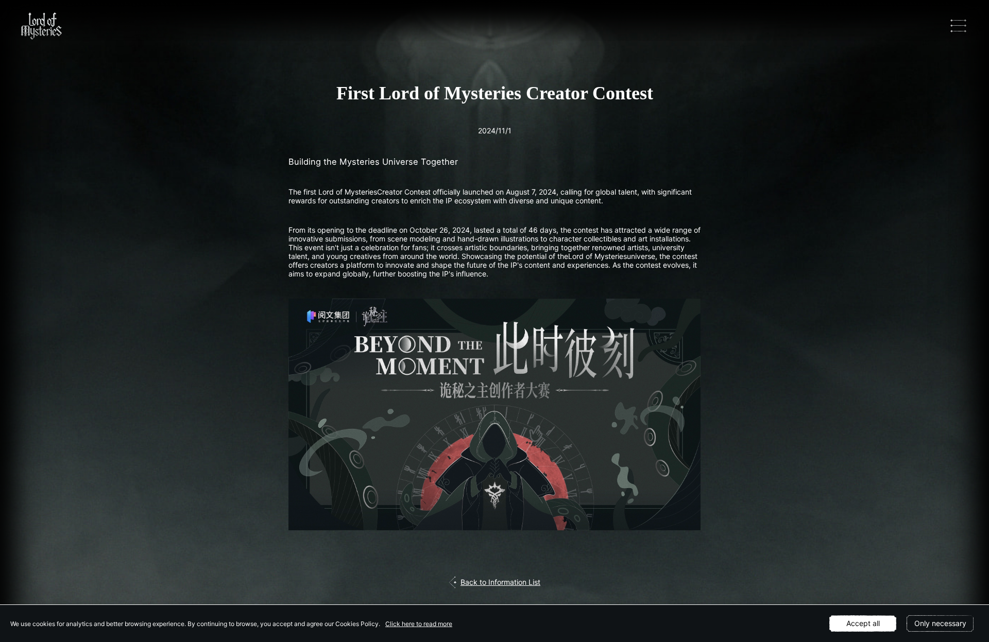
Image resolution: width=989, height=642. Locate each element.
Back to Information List (500, 582)
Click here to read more (418, 624)
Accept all (863, 623)
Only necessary (940, 623)
